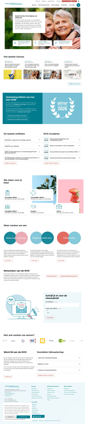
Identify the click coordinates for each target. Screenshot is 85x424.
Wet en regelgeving (36, 396)
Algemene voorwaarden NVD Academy (52, 420)
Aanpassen (10, 416)
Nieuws (38, 1)
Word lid (74, 1)
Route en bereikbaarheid (10, 393)
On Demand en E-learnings (70, 392)
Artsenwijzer (51, 1)
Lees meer (8, 260)
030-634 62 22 (8, 395)
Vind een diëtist (66, 1)
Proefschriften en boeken (53, 398)
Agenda (44, 1)
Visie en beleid (35, 410)
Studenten (64, 5)
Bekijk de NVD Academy (51, 163)
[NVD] (13, 3)
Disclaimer (41, 420)
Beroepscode (35, 394)
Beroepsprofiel (35, 390)
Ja (47, 310)
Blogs (48, 399)
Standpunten (35, 412)
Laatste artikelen (51, 390)
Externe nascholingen (69, 394)
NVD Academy (55, 5)
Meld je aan (8, 376)
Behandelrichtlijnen (51, 396)
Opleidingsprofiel (36, 392)
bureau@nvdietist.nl (9, 394)
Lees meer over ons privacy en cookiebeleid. (15, 419)
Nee (48, 312)
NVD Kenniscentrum (43, 5)
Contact (58, 1)
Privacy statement (34, 420)
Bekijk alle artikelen (10, 163)
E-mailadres (51, 301)
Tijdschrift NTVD (51, 392)
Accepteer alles (23, 416)
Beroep (34, 5)
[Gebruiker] (79, 1)
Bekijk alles (34, 388)
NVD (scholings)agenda (69, 390)
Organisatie (34, 408)
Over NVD (72, 5)
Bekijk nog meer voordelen (45, 375)
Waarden (34, 406)
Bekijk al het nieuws (74, 83)
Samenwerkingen (36, 413)
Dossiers (49, 394)
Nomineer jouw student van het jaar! (17, 119)
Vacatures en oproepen (37, 398)
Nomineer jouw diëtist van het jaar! (17, 115)
